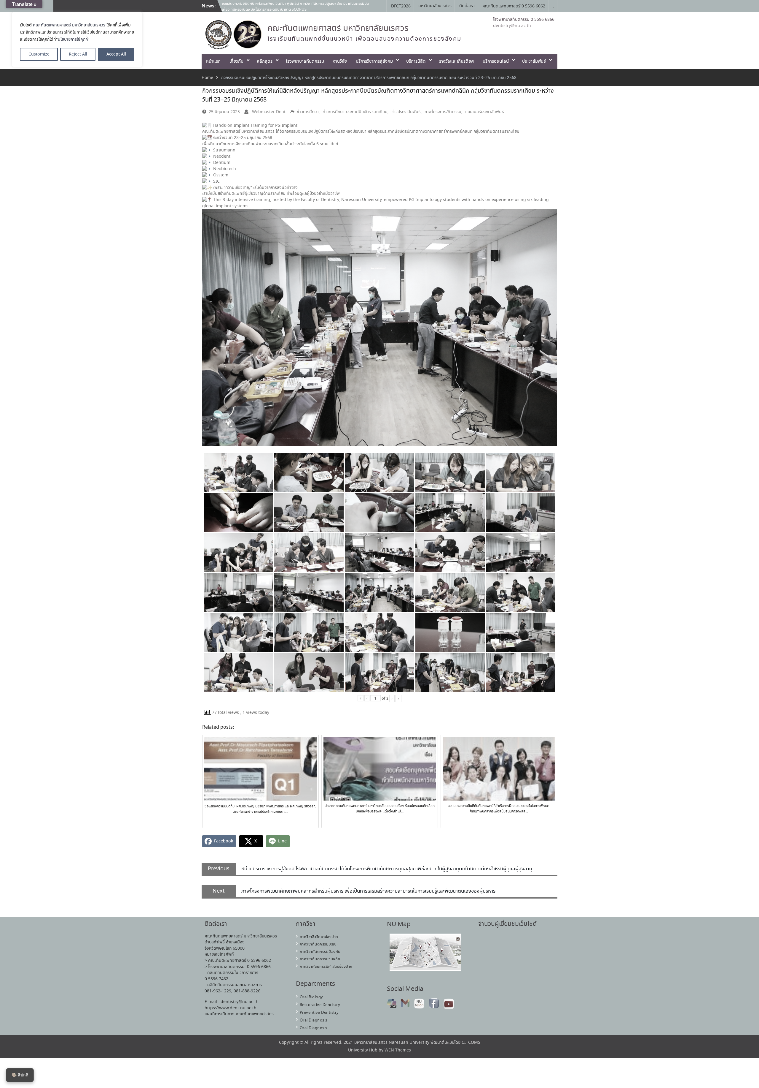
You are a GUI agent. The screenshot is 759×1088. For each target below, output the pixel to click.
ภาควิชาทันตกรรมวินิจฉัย (320, 959)
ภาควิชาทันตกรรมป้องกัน (320, 952)
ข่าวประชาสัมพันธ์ (406, 112)
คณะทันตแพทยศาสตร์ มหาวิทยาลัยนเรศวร (69, 25)
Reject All (78, 54)
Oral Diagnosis (313, 1020)
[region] (77, 39)
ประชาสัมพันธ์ (534, 61)
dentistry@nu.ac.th (512, 26)
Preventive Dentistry (319, 1013)
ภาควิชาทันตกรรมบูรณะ (319, 944)
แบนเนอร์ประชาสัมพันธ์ (484, 112)
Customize (39, 54)
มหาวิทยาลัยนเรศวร (435, 6)
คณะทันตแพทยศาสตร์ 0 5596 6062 (513, 6)
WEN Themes (398, 1050)
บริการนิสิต (416, 61)
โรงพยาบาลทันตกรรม (305, 61)
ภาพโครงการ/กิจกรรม (443, 112)
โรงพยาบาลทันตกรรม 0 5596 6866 (523, 20)
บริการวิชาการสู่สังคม (374, 61)
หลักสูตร (264, 61)
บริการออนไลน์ (496, 61)
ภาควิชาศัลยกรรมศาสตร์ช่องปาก (326, 967)
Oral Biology (311, 997)
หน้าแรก (213, 61)
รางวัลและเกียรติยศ (456, 61)
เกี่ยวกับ (236, 61)
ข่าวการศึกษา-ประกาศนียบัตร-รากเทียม (355, 112)
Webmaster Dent (269, 112)
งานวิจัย (340, 61)
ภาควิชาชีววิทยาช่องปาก (319, 937)
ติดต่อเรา (467, 6)
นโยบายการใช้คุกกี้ (73, 39)
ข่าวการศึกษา (308, 112)
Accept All (116, 54)
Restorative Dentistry (320, 1005)
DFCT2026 (401, 6)
